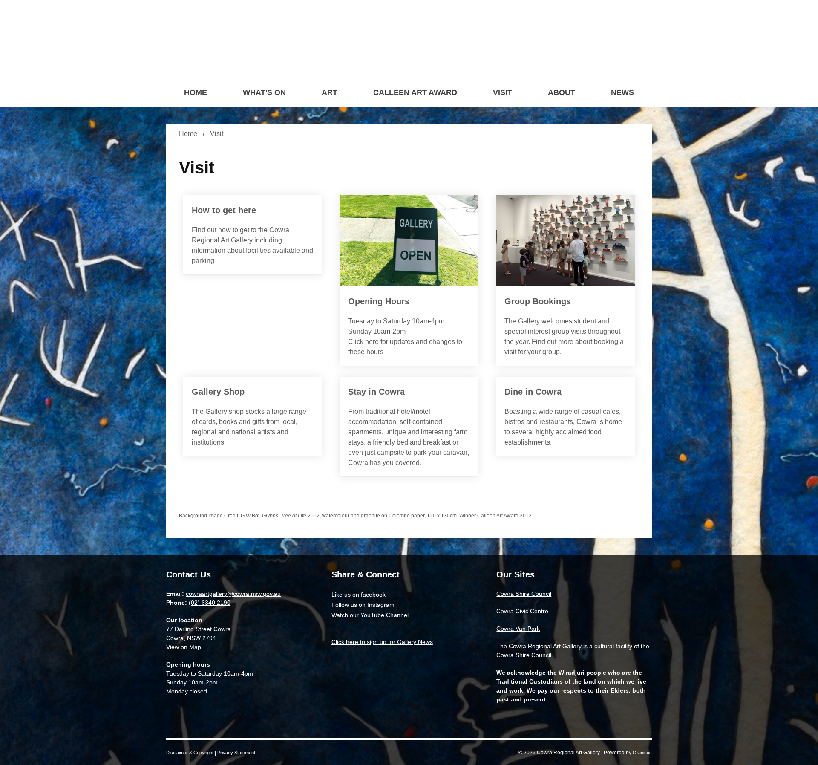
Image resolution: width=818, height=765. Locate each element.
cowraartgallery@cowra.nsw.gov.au (233, 593)
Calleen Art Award (415, 92)
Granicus (642, 752)
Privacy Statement (236, 752)
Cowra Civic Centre (522, 611)
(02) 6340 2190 (209, 602)
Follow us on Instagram (363, 604)
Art (329, 92)
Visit (502, 92)
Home (188, 133)
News (622, 92)
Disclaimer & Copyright (189, 752)
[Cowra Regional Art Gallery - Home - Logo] (412, 40)
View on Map (183, 647)
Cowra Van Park (518, 628)
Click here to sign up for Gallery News (382, 641)
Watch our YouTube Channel (370, 615)
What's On (264, 92)
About (561, 92)
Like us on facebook (358, 594)
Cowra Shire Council (523, 593)
